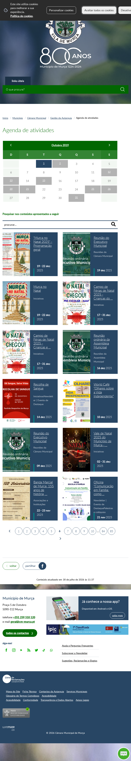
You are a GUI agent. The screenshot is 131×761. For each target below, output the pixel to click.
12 (109, 171)
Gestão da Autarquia (61, 118)
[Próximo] (109, 145)
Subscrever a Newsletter (75, 653)
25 (92, 188)
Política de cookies (21, 16)
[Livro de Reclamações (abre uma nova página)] (13, 679)
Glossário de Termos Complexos (22, 695)
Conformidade (30, 700)
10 (92, 531)
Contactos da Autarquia (51, 691)
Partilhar (30, 566)
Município (17, 118)
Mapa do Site (13, 691)
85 (111, 531)
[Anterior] (11, 145)
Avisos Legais (82, 700)
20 (11, 188)
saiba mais (117, 615)
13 (11, 180)
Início (5, 118)
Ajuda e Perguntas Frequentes (77, 645)
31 (76, 197)
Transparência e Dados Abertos (57, 700)
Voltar (13, 566)
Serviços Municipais (77, 691)
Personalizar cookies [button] (61, 10)
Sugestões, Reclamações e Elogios (79, 660)
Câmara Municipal (36, 118)
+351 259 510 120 (24, 617)
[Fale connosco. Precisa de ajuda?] (92, 753)
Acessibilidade (49, 695)
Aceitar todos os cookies (99, 10)
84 (103, 531)
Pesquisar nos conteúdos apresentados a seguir (31, 214)
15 (43, 180)
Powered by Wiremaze (8, 728)
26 (109, 188)
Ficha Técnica (30, 691)
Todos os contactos (17, 633)
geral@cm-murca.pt (23, 622)
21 (27, 188)
